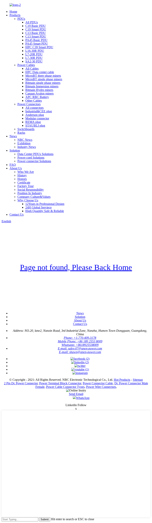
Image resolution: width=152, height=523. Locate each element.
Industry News (26, 147)
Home (13, 11)
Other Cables (33, 100)
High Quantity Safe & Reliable (44, 211)
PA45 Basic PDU (36, 40)
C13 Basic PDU (35, 33)
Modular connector (37, 118)
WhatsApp (82, 398)
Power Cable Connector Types (65, 386)
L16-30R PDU (34, 50)
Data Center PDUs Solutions (35, 154)
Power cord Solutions (30, 157)
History (22, 175)
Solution (15, 150)
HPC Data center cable (39, 72)
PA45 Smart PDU (36, 43)
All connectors (34, 107)
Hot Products (122, 379)
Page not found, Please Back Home (76, 267)
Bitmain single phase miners (42, 82)
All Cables (32, 68)
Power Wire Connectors (101, 386)
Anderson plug (34, 115)
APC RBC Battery (37, 97)
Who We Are (25, 171)
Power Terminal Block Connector (60, 383)
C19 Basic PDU (35, 25)
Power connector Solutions (34, 161)
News (13, 136)
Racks (21, 132)
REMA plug (33, 122)
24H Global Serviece (38, 207)
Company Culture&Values (33, 196)
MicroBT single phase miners (43, 79)
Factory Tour (25, 186)
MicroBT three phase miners (43, 75)
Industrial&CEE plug (38, 111)
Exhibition (23, 143)
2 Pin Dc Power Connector (21, 383)
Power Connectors (29, 104)
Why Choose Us (27, 200)
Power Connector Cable (98, 383)
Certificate (23, 182)
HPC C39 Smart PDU (39, 47)
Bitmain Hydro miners (39, 90)
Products (15, 15)
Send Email (76, 394)
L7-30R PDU (34, 58)
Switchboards (25, 129)
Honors (22, 179)
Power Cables (26, 65)
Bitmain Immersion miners (41, 86)
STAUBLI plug (35, 125)
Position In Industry (29, 193)
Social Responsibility (30, 189)
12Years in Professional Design (44, 204)
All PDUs (31, 22)
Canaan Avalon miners (39, 93)
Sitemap (138, 379)
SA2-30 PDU (34, 61)
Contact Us (17, 214)
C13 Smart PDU (35, 36)
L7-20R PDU (34, 54)
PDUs (21, 18)
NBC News (24, 139)
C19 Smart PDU (35, 29)
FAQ (13, 164)
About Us (16, 168)
